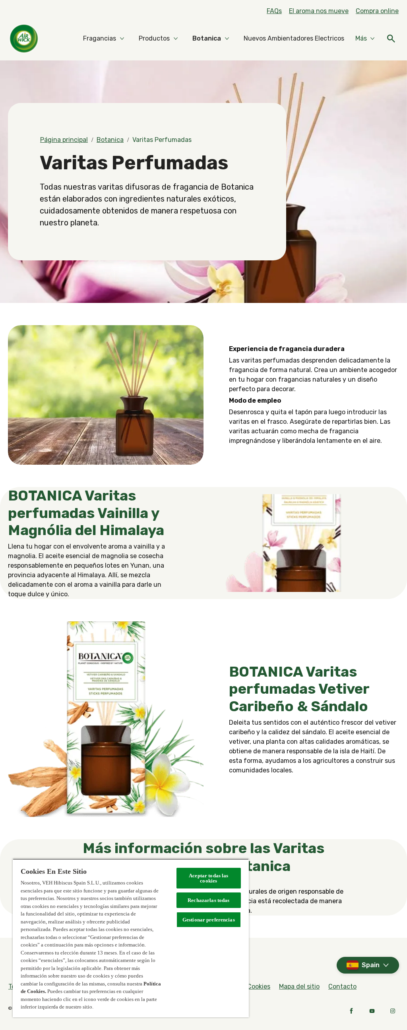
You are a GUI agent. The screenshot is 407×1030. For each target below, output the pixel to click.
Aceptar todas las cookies (208, 878)
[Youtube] (372, 1011)
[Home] (24, 38)
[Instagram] (392, 1011)
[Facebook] (351, 1011)
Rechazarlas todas (208, 900)
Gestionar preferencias (208, 920)
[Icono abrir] (391, 39)
